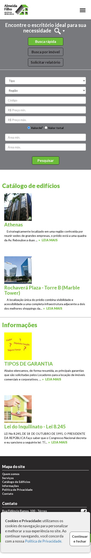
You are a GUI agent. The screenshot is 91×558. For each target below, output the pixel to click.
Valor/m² (36, 128)
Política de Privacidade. (43, 541)
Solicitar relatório (45, 62)
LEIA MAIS (50, 240)
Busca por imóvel (46, 52)
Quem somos (10, 474)
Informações (10, 486)
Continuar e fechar (80, 538)
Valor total (55, 128)
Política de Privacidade (17, 489)
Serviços (8, 478)
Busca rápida (45, 41)
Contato (7, 493)
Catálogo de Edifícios (16, 482)
